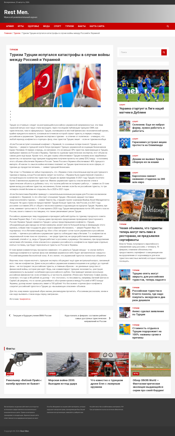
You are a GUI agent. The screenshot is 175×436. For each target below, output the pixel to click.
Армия (10, 26)
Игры (21, 26)
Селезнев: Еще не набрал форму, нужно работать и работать (148, 127)
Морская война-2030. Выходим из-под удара (62, 382)
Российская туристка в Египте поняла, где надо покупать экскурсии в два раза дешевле (148, 295)
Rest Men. (16, 12)
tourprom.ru (25, 299)
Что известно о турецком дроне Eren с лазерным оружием (107, 383)
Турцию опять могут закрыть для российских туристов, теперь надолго (149, 276)
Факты (82, 26)
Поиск (164, 52)
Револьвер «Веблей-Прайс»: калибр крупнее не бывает (24, 382)
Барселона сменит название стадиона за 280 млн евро (148, 179)
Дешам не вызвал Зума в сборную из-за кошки (148, 160)
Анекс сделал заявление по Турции (148, 313)
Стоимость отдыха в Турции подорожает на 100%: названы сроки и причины (146, 333)
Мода (46, 26)
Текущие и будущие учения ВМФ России (32, 315)
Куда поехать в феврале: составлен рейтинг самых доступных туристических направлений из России (85, 318)
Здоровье (33, 26)
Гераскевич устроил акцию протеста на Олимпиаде (149, 144)
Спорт (57, 26)
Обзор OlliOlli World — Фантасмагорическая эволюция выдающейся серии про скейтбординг (148, 385)
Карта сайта (97, 26)
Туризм (69, 26)
